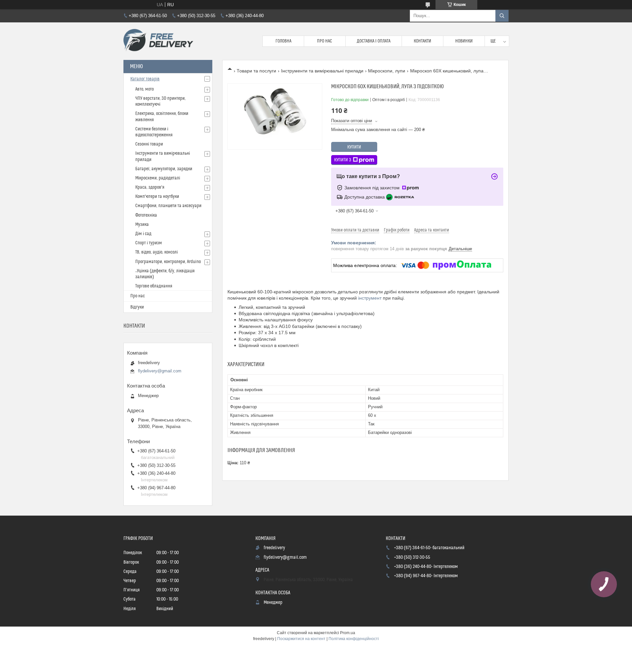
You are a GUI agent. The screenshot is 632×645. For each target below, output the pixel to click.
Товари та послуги (256, 70)
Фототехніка (146, 215)
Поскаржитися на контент (301, 638)
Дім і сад (143, 233)
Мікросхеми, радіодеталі (157, 178)
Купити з (342, 160)
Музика (142, 224)
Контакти (422, 41)
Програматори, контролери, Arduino (168, 261)
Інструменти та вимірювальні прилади (322, 70)
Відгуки (137, 307)
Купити (354, 147)
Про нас (324, 41)
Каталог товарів (145, 79)
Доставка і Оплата (373, 41)
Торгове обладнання (153, 286)
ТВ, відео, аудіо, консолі (156, 252)
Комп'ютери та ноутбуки (157, 196)
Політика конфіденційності (354, 638)
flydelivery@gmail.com (159, 370)
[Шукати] (502, 16)
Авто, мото (144, 89)
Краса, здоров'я (149, 187)
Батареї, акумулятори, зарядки (163, 169)
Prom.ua (347, 633)
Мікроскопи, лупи (386, 70)
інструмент (370, 298)
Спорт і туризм (148, 243)
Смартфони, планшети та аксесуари (168, 205)
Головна (283, 41)
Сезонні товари (149, 144)
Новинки (464, 41)
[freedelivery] (158, 41)
